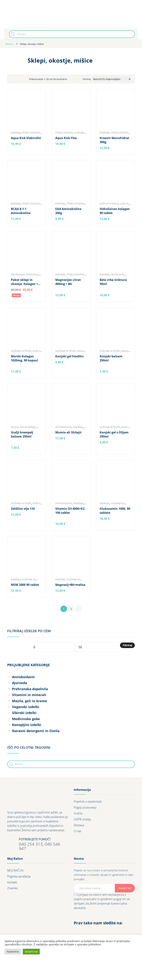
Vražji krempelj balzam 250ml (22, 434)
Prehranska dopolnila (24, 274)
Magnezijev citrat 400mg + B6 (68, 282)
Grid (13, 79)
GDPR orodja (82, 819)
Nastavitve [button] (13, 951)
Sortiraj (87, 79)
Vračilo (78, 813)
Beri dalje (18, 144)
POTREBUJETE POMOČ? (35, 839)
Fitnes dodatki (30, 132)
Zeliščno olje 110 (23, 509)
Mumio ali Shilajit (68, 432)
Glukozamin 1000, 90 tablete (115, 511)
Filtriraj (127, 645)
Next (78, 609)
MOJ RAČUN (15, 870)
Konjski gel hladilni (69, 356)
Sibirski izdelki (24, 712)
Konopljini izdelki (26, 724)
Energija (16, 132)
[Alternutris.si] (31, 14)
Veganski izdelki (25, 707)
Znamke (12, 888)
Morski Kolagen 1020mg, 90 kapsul (24, 358)
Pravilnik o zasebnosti (88, 802)
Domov (9, 44)
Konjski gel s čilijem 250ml (114, 434)
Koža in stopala (109, 203)
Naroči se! (125, 888)
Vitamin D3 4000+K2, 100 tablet (70, 511)
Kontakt (12, 882)
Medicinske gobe (26, 719)
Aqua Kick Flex (66, 138)
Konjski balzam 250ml (111, 358)
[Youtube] (90, 930)
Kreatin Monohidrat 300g (114, 140)
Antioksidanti (63, 427)
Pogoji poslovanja (85, 807)
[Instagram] (83, 930)
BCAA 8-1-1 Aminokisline (21, 211)
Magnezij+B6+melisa (70, 585)
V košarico (19, 219)
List (20, 79)
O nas (77, 831)
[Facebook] (76, 930)
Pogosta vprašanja (19, 876)
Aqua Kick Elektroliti (26, 138)
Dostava (79, 825)
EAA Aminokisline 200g (68, 211)
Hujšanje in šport (21, 351)
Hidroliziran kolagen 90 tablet (115, 211)
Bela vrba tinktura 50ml (113, 282)
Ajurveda (19, 683)
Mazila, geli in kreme (23, 427)
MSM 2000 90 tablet (25, 585)
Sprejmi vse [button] (31, 951)
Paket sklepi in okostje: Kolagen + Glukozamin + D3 (24, 282)
